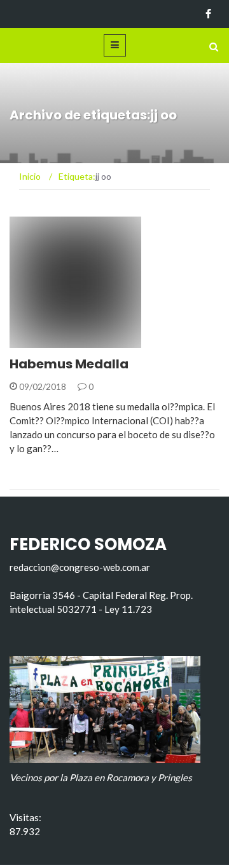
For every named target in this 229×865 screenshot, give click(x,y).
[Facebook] (208, 14)
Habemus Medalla (69, 364)
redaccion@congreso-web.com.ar (80, 567)
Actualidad (54, 340)
